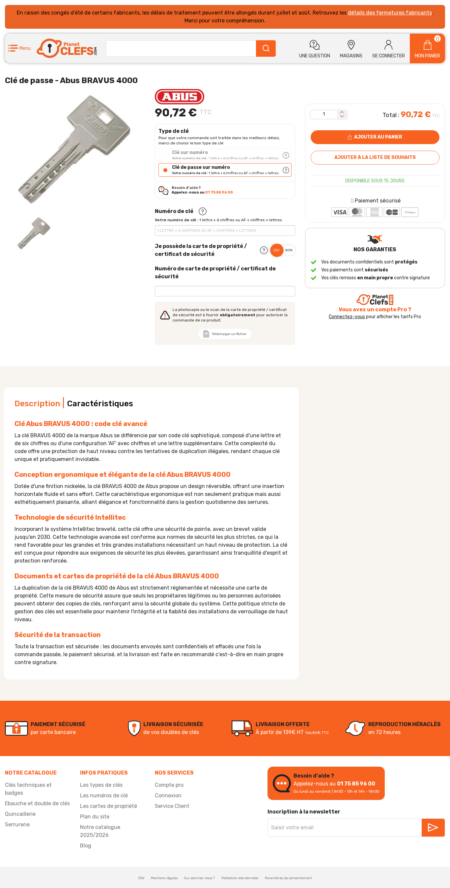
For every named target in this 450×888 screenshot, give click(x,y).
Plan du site (94, 816)
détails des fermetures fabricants (390, 13)
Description (37, 403)
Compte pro (169, 785)
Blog (85, 845)
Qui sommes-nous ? (199, 878)
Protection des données (239, 878)
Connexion (168, 795)
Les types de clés (101, 785)
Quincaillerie (20, 814)
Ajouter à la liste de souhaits (375, 157)
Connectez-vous (347, 317)
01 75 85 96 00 (219, 192)
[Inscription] (433, 828)
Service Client (172, 806)
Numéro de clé (174, 211)
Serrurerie (17, 824)
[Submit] (266, 48)
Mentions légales (164, 878)
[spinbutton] (324, 114)
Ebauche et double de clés (37, 803)
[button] (19, 48)
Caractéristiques (100, 403)
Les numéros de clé (104, 795)
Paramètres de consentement (288, 878)
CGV (141, 878)
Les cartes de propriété (108, 806)
